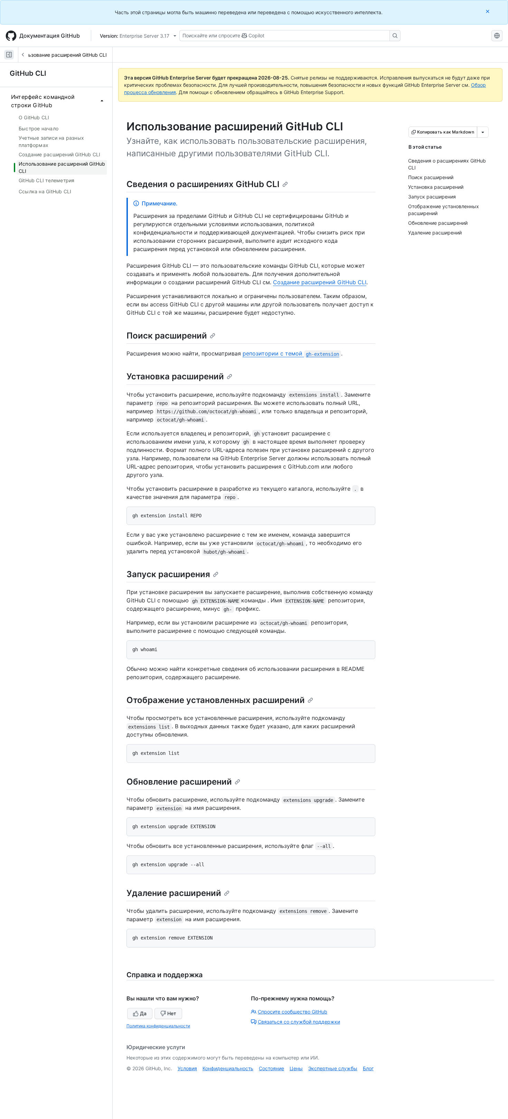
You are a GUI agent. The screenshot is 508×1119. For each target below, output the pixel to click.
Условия (187, 1068)
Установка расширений (175, 376)
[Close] (488, 11)
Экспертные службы (332, 1068)
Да (143, 1013)
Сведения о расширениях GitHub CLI (203, 184)
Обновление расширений (179, 782)
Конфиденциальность (228, 1068)
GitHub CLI (28, 73)
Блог (368, 1068)
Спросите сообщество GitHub (292, 1012)
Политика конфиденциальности (158, 1025)
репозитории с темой (291, 353)
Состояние (271, 1068)
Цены (296, 1068)
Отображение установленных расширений (215, 700)
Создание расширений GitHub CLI (319, 282)
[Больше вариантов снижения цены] (483, 132)
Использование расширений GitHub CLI (60, 55)
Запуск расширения (168, 574)
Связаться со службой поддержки (299, 1022)
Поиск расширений (166, 336)
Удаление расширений (173, 893)
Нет (171, 1013)
